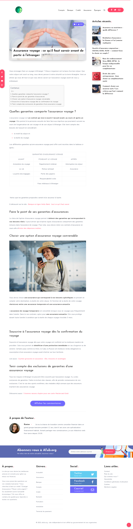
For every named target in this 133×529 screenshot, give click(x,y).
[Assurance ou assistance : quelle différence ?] (96, 30)
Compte (61, 10)
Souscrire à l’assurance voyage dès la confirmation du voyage (35, 102)
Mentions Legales (110, 487)
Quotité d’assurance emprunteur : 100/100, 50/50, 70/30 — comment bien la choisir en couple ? (107, 51)
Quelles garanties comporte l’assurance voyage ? (30, 94)
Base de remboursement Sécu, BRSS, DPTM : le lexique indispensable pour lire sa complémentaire (112, 63)
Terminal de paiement (44, 511)
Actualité (39, 473)
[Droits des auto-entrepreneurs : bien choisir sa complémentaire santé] (96, 76)
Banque (70, 10)
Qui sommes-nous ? (111, 477)
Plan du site (108, 474)
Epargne (39, 497)
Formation (39, 502)
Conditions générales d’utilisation (116, 482)
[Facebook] (111, 10)
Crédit (78, 10)
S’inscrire (109, 452)
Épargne (97, 10)
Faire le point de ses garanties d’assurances (28, 96)
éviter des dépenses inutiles (30, 228)
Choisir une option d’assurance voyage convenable (31, 99)
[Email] (119, 10)
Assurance (87, 10)
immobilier (39, 507)
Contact (107, 471)
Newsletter (108, 479)
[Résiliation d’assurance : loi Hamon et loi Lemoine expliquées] (96, 40)
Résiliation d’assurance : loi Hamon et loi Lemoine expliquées (112, 40)
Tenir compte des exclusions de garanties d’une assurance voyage (37, 104)
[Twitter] (115, 10)
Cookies (107, 484)
